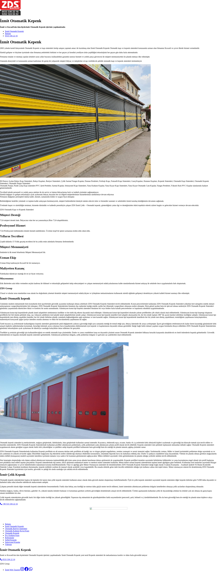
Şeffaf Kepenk (11, 540)
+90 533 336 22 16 (10, 504)
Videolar (8, 544)
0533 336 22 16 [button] (8, 559)
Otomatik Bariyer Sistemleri (16, 529)
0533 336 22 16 (11, 36)
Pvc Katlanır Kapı (12, 535)
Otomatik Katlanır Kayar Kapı (17, 531)
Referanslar (9, 538)
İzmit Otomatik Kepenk (14, 31)
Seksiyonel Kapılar (12, 542)
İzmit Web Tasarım (12, 570)
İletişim (8, 33)
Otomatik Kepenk (12, 533)
